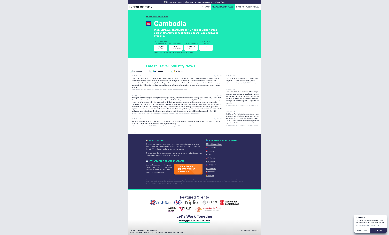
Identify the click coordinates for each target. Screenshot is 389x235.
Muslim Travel (252, 7)
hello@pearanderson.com (194, 220)
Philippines (211, 165)
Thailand (211, 172)
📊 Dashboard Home (214, 144)
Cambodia (211, 148)
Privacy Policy (245, 230)
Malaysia (211, 158)
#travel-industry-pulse (157, 16)
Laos (209, 154)
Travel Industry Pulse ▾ (223, 7)
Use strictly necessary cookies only (367, 225)
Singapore (211, 168)
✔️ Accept (378, 230)
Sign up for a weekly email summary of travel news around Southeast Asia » (195, 2)
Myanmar (211, 161)
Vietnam (210, 175)
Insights (240, 7)
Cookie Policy (255, 230)
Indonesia (211, 151)
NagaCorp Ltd (170, 52)
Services (206, 7)
